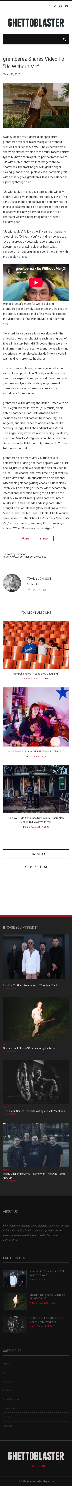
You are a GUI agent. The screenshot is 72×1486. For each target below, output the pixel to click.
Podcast (8, 1381)
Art (4, 1372)
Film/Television (11, 1399)
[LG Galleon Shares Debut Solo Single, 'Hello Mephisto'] (36, 1082)
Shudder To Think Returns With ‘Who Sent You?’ (30, 985)
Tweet (46, 538)
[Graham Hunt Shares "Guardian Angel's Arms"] (36, 1019)
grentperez (40, 556)
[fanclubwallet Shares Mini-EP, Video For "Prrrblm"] (36, 718)
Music (26, 756)
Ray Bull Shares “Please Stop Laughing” (36, 673)
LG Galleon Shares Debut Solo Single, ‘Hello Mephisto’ (34, 1111)
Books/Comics (11, 1408)
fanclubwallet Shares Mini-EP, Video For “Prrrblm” (36, 751)
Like (27, 538)
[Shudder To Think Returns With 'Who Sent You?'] (36, 956)
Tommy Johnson (16, 554)
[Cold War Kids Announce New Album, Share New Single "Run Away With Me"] (36, 790)
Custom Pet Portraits (14, 895)
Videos (28, 678)
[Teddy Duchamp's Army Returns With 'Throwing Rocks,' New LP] (36, 1145)
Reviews (8, 1390)
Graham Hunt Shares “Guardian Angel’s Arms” (29, 1048)
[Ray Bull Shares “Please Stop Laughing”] (36, 646)
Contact (7, 1425)
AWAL (13, 556)
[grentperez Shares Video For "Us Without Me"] (36, 108)
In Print (7, 1416)
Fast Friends (25, 556)
